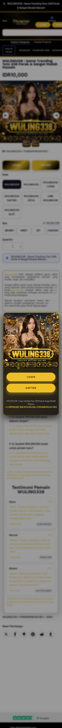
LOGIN (31, 377)
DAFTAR (31, 388)
